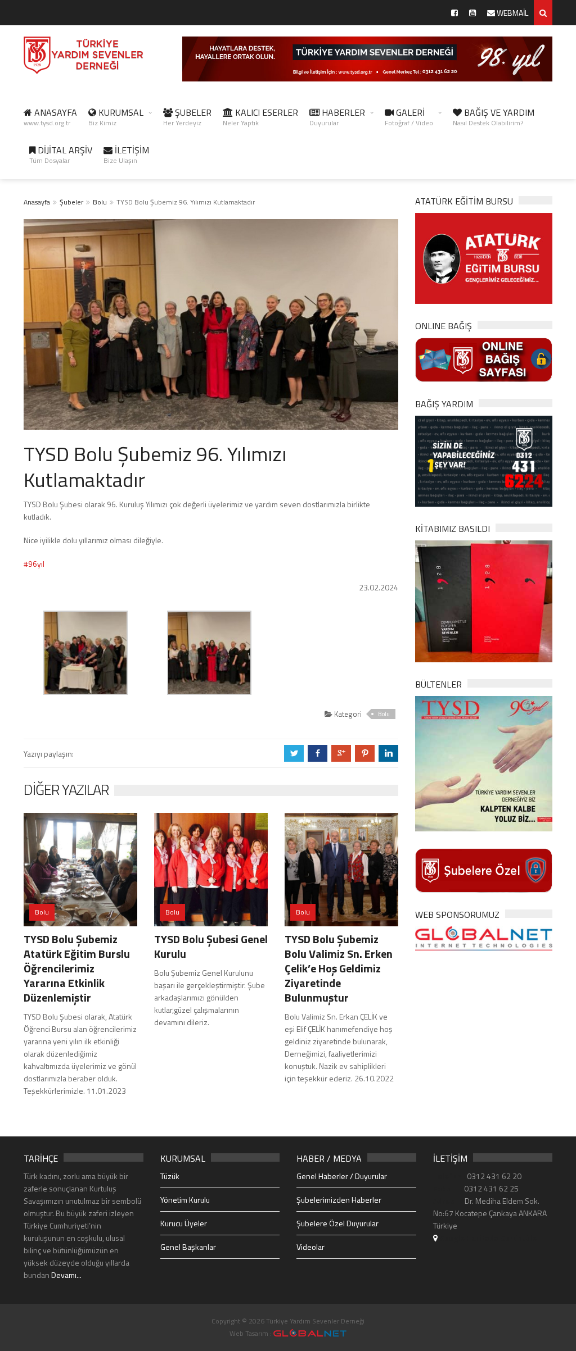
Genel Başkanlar (188, 1247)
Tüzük (169, 1176)
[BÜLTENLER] (483, 762)
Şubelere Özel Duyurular (337, 1223)
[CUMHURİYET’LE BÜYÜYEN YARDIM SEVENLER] (483, 600)
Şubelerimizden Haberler (338, 1200)
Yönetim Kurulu (185, 1200)
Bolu (100, 202)
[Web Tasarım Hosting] (483, 937)
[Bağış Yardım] (483, 460)
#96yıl (34, 564)
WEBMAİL (511, 13)
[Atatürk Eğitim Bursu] (483, 257)
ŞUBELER (187, 117)
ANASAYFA (50, 117)
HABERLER (337, 117)
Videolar (310, 1247)
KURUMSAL (115, 117)
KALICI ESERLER (260, 117)
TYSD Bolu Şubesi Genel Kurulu (211, 946)
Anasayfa (37, 202)
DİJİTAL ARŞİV (60, 154)
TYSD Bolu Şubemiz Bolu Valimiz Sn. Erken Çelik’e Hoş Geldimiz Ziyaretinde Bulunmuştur (339, 968)
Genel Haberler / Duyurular (341, 1176)
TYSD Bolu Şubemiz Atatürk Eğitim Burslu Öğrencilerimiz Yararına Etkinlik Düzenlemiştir (77, 968)
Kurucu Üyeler (183, 1223)
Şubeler (71, 202)
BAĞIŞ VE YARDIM (493, 117)
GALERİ (409, 117)
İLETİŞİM (126, 154)
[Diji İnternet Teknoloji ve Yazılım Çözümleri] (309, 1333)
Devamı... (66, 1275)
